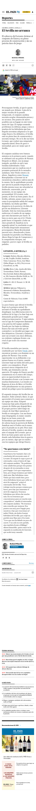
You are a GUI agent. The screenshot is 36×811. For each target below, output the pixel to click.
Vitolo (25, 351)
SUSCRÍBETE (26, 12)
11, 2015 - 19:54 (18, 60)
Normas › (31, 563)
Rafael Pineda (18, 58)
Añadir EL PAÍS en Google (11, 70)
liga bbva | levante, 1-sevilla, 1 (11, 28)
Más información (6, 581)
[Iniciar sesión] (32, 11)
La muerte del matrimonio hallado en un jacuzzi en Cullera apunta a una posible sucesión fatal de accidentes (18, 688)
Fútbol (4, 23)
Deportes (7, 18)
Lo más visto (6, 682)
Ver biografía (14, 546)
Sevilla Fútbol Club (7, 572)
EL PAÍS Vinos (18, 731)
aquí (29, 585)
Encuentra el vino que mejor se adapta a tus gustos (25, 764)
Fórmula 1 (29, 23)
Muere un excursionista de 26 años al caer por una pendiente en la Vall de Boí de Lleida (18, 655)
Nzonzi (25, 175)
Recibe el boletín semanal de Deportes (15, 554)
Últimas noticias (8, 650)
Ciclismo (22, 23)
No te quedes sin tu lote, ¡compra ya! (23, 783)
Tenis (17, 23)
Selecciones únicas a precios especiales (24, 773)
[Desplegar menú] (3, 11)
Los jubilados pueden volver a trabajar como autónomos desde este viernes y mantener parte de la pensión (18, 712)
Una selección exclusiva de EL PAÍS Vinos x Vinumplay (17, 757)
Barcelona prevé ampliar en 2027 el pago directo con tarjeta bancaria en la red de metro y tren (18, 661)
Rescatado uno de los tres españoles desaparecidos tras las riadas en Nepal (16, 673)
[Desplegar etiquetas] (32, 572)
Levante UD (17, 572)
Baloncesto (11, 23)
